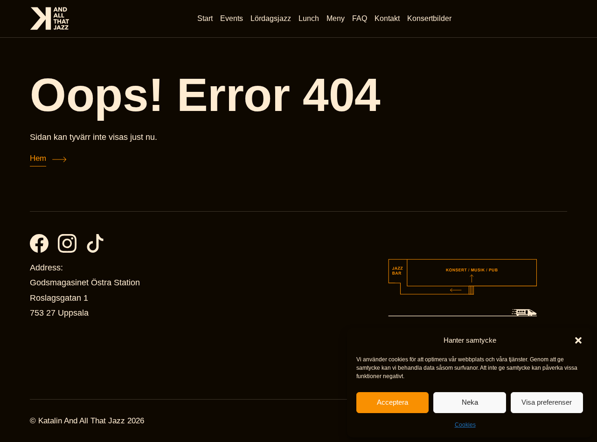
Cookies (465, 424)
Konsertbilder (429, 18)
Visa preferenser (546, 402)
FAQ (359, 18)
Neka (470, 402)
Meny (335, 18)
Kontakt (387, 18)
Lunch (308, 18)
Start (205, 18)
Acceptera (392, 402)
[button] (578, 340)
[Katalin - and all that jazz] (49, 18)
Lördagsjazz (270, 18)
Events (231, 18)
